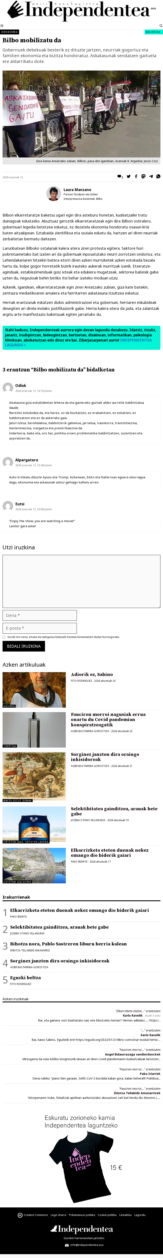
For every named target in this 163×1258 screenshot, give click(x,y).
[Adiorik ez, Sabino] (34, 690)
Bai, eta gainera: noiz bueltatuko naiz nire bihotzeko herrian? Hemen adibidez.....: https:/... (99, 1020)
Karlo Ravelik (133, 1015)
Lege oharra (58, 1215)
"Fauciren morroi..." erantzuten (139, 1050)
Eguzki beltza (25, 978)
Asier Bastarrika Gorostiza (90, 731)
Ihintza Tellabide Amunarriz (30, 950)
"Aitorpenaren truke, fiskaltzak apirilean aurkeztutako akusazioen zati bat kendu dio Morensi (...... (93, 1098)
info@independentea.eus (87, 1245)
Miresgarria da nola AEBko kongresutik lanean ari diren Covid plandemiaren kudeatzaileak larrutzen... (91, 1059)
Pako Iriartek (150, 1074)
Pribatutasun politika (82, 1215)
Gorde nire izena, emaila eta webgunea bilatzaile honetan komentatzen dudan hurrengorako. (63, 637)
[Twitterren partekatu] (127, 177)
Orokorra (9, 32)
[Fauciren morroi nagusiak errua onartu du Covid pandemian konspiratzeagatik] (34, 730)
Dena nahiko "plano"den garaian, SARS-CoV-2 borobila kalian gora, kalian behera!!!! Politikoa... (96, 1078)
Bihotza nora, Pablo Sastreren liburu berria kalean (68, 944)
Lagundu (140, 1215)
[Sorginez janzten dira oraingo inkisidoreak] (34, 799)
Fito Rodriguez (81, 681)
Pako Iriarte (79, 861)
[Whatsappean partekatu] (157, 177)
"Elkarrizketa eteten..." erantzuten (137, 1011)
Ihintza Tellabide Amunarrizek (137, 1093)
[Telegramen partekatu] (150, 177)
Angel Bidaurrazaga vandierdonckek (132, 1054)
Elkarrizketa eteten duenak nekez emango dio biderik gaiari (110, 852)
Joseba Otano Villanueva (88, 820)
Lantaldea (125, 1215)
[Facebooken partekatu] (135, 177)
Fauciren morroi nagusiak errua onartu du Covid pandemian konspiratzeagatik (108, 720)
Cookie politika (107, 1215)
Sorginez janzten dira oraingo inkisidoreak (105, 757)
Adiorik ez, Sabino (92, 674)
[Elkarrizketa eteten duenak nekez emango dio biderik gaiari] (34, 865)
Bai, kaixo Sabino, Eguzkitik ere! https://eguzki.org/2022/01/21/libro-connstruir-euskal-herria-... (96, 1040)
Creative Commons (36, 1215)
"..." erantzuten (150, 1030)
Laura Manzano (77, 189)
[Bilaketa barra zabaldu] (161, 26)
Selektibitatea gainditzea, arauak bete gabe (114, 811)
